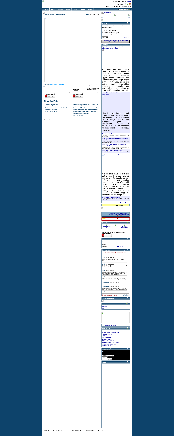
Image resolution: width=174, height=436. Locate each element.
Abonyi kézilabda (106, 331)
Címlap (46, 9)
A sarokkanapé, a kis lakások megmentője (113, 133)
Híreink (53, 9)
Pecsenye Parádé (49, 106)
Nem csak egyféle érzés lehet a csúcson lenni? (85, 108)
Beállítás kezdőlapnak (124, 227)
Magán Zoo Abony (106, 337)
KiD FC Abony (105, 336)
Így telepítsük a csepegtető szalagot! (111, 197)
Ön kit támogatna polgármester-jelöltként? (56, 108)
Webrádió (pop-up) (106, 227)
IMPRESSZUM (90, 430)
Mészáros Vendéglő (107, 339)
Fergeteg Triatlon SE (107, 334)
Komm (115, 218)
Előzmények (126, 295)
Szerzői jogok (101, 430)
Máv (103, 308)
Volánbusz (104, 306)
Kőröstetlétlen (61, 84)
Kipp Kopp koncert (78, 115)
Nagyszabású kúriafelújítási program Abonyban (85, 109)
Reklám (68, 9)
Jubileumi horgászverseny (52, 104)
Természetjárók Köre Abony (109, 344)
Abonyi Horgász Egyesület (109, 325)
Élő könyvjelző (115, 227)
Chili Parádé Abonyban (51, 109)
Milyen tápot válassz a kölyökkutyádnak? (112, 150)
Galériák (60, 9)
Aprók (90, 9)
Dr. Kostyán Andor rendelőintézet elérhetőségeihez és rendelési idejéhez (119, 214)
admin (87, 14)
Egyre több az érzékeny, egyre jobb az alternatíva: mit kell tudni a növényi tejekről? (115, 47)
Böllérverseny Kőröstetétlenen (55, 14)
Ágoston (129, 1)
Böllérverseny (53, 84)
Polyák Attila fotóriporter (108, 340)
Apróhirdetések (118, 205)
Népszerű (104, 218)
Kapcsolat (82, 9)
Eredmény (126, 37)
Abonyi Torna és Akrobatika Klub (110, 332)
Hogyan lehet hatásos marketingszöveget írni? (114, 154)
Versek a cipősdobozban (51, 111)
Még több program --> (124, 202)
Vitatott (110, 218)
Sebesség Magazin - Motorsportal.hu (111, 342)
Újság (75, 9)
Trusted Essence (106, 345)
